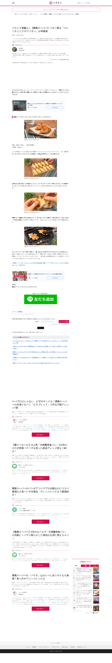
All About (73, 647)
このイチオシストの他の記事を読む (59, 59)
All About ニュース (81, 647)
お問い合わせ (65, 647)
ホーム (28, 647)
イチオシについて (55, 647)
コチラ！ (15, 56)
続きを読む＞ (41, 434)
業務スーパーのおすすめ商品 (21, 14)
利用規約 (34, 647)
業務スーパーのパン (34, 14)
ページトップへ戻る (55, 643)
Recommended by (89, 612)
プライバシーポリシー (44, 647)
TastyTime (24, 53)
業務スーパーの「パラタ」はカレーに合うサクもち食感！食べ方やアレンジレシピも (36, 363)
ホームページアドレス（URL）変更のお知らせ (56, 9)
